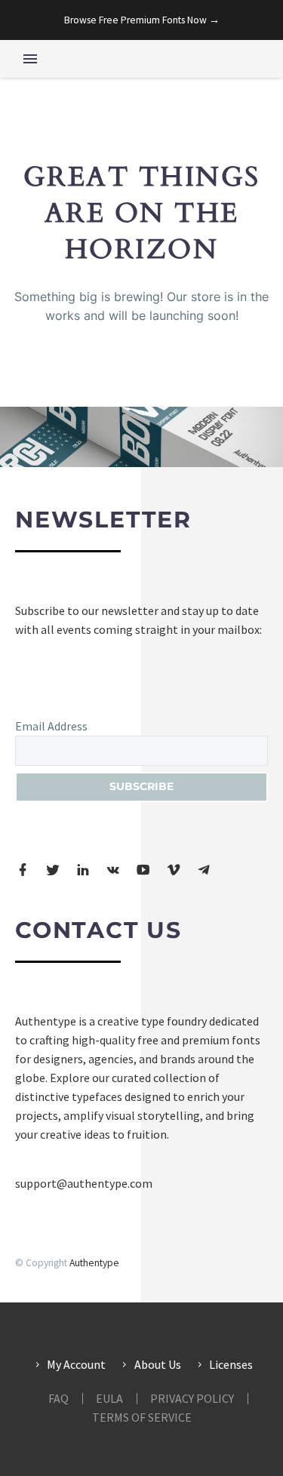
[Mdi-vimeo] (173, 870)
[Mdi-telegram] (203, 870)
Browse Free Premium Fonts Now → (142, 20)
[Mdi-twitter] (52, 870)
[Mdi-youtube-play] (143, 870)
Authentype (94, 1262)
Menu (30, 59)
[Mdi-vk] (113, 870)
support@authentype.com (83, 1183)
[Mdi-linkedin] (83, 870)
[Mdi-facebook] (22, 870)
